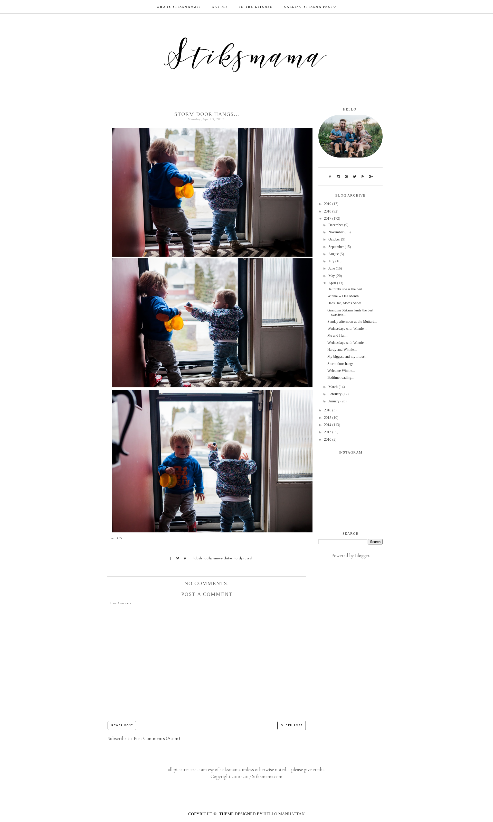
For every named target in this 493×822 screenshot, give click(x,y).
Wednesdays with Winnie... (347, 328)
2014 (328, 425)
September (336, 247)
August (334, 254)
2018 (328, 211)
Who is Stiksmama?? (179, 6)
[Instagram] (338, 176)
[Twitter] (354, 176)
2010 (328, 439)
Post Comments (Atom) (157, 738)
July (331, 261)
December (336, 225)
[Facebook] (330, 176)
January (334, 401)
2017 (328, 218)
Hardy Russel (243, 558)
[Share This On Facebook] (168, 558)
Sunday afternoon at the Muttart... (352, 322)
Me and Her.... (337, 335)
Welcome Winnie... (341, 371)
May (332, 276)
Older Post (291, 725)
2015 (328, 418)
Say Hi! (220, 6)
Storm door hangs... (341, 364)
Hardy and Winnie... (342, 350)
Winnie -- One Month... (344, 296)
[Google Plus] (371, 176)
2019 (328, 204)
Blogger (362, 555)
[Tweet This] (176, 558)
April (332, 283)
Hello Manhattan (284, 814)
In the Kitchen (256, 6)
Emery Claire (222, 558)
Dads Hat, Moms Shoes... (345, 303)
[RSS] (362, 176)
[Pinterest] (346, 176)
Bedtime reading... (340, 378)
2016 (328, 410)
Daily (208, 558)
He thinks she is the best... (346, 289)
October (334, 239)
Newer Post (122, 725)
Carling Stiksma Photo (310, 6)
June (332, 268)
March (333, 387)
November (336, 232)
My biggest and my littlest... (347, 356)
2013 (328, 432)
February (335, 394)
